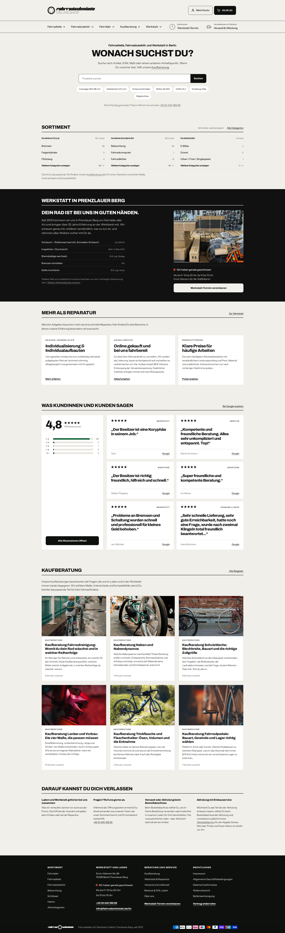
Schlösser (53, 896)
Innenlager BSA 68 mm (90, 89)
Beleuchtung (118, 145)
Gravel (184, 152)
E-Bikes (184, 145)
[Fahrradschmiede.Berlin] (71, 10)
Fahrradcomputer (121, 152)
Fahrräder (187, 138)
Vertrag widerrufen (204, 903)
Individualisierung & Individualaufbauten (65, 348)
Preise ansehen (190, 379)
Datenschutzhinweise (205, 884)
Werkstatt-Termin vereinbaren (209, 288)
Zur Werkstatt (236, 313)
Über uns (149, 896)
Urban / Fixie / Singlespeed (195, 159)
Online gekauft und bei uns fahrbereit (132, 348)
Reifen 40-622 (163, 89)
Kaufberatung (160, 67)
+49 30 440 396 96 (170, 105)
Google (166, 453)
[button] (225, 10)
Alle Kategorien (235, 128)
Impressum (199, 873)
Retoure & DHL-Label (156, 890)
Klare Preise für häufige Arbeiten (198, 348)
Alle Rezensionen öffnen (72, 540)
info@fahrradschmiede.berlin (113, 908)
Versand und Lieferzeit (156, 884)
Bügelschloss (142, 96)
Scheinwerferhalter (141, 89)
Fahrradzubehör (122, 138)
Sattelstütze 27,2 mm (116, 89)
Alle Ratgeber (236, 571)
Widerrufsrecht (201, 890)
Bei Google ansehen (233, 406)
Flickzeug (47, 159)
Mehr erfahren (53, 379)
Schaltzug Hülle (199, 89)
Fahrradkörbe (118, 159)
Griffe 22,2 (181, 89)
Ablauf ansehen (122, 379)
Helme (51, 901)
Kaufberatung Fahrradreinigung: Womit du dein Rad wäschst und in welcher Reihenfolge (71, 649)
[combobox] (134, 78)
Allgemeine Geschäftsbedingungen (213, 879)
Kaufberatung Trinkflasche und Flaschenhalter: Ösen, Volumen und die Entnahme (142, 738)
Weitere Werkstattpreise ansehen (63, 282)
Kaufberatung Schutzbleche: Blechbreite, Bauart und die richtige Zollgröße (209, 649)
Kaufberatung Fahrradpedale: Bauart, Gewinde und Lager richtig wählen (208, 738)
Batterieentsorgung (204, 896)
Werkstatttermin (206, 822)
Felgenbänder (49, 152)
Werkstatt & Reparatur (156, 879)
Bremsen (47, 145)
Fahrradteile (51, 138)
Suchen (198, 78)
